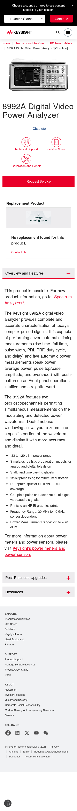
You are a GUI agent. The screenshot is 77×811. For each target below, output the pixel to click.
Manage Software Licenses (21, 697)
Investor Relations (15, 728)
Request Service (38, 195)
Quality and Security (17, 733)
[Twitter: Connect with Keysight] (27, 767)
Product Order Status (17, 702)
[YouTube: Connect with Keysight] (36, 767)
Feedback (57, 790)
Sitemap (14, 785)
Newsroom (11, 722)
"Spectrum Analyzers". (26, 316)
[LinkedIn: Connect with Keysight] (17, 767)
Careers (9, 749)
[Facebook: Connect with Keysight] (8, 767)
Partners (10, 676)
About (9, 717)
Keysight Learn (14, 665)
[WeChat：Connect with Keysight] (46, 767)
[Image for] (38, 232)
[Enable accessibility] (7, 803)
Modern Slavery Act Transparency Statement (31, 744)
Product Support (15, 691)
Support (11, 686)
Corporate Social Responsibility (24, 738)
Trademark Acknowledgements (28, 790)
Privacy (58, 780)
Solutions (10, 660)
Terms (27, 785)
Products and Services (31, 43)
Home (6, 43)
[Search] (58, 32)
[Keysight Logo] (21, 32)
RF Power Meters (18, 48)
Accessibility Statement (23, 795)
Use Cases (11, 655)
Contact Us (19, 266)
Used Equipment (15, 671)
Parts (8, 707)
